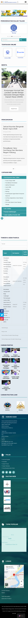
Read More (14, 108)
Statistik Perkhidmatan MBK (6, 389)
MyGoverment (6, 448)
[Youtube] (10, 472)
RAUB (11, 410)
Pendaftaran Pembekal (11, 182)
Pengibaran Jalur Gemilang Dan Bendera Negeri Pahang (13, 150)
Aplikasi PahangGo (10, 185)
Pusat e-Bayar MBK (10, 180)
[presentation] (4, 82)
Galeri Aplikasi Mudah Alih (12, 215)
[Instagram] (13, 472)
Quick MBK (8, 187)
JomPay (7, 189)
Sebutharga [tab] (5, 327)
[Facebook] (3, 472)
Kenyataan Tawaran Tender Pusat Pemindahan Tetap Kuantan (7, 281)
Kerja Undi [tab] (4, 331)
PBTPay (7, 191)
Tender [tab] (3, 243)
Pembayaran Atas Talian (11, 177)
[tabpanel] (14, 286)
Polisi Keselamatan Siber (15, 367)
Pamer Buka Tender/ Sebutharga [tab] (10, 335)
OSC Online (7, 208)
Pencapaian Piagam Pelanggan (6, 367)
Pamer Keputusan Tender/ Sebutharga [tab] (11, 339)
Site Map (4, 451)
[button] (2, 218)
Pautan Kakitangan (10, 211)
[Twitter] (6, 472)
